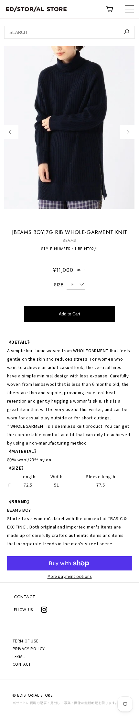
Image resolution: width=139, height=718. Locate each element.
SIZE (58, 285)
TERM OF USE (26, 640)
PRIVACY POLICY (29, 648)
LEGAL (19, 656)
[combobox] (69, 32)
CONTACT (24, 597)
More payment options (70, 576)
